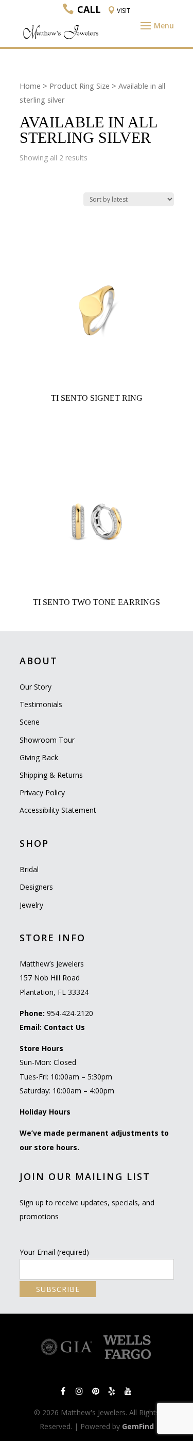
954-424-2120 (70, 1013)
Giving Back (39, 757)
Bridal (29, 869)
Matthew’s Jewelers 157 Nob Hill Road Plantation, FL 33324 (54, 977)
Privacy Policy (42, 792)
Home (30, 85)
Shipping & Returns (51, 775)
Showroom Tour (47, 740)
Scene (30, 722)
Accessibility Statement (58, 810)
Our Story (35, 687)
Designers (36, 887)
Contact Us (64, 1027)
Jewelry (31, 905)
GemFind (138, 1426)
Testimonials (41, 704)
